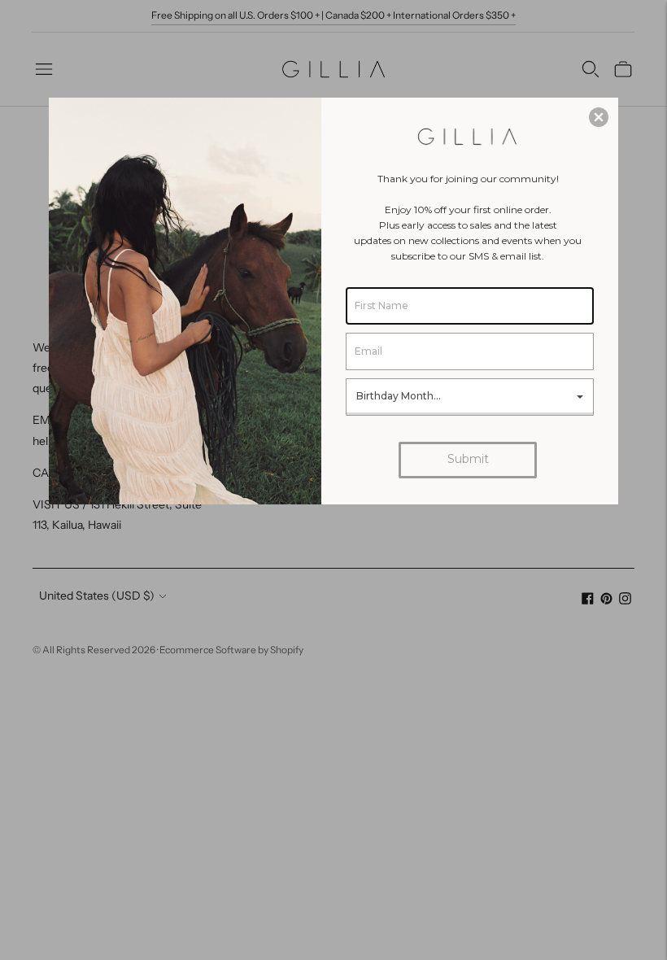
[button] (598, 117)
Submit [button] (468, 459)
